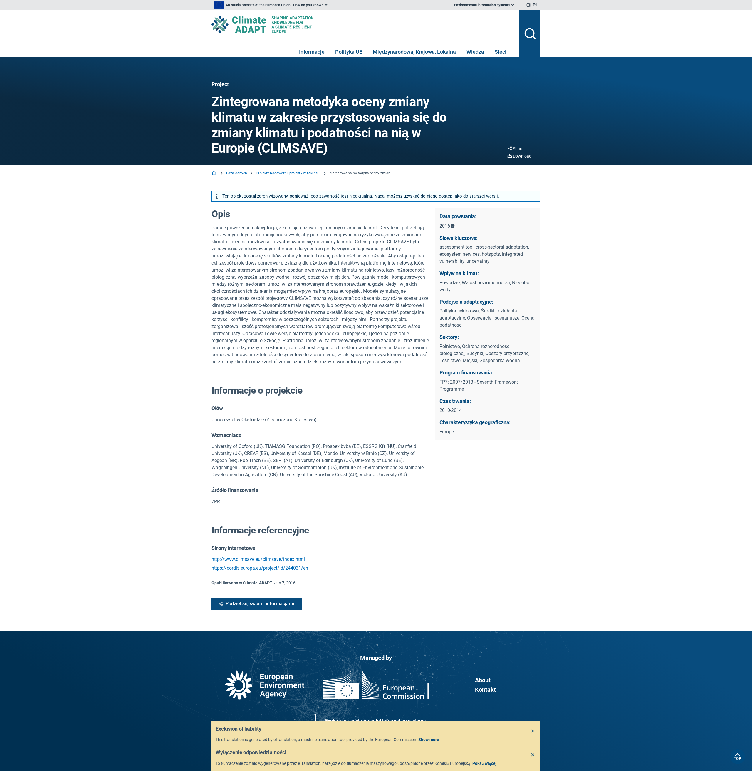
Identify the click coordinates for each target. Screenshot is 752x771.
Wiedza (475, 52)
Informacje (312, 52)
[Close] (532, 731)
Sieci (500, 52)
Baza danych (236, 173)
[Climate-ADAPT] (363, 24)
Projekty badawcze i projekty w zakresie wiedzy (288, 173)
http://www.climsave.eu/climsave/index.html (258, 559)
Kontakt (485, 689)
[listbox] (271, 5)
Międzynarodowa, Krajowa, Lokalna (414, 52)
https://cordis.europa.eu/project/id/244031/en (260, 568)
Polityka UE (348, 52)
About (483, 680)
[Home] (214, 173)
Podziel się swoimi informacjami (260, 603)
